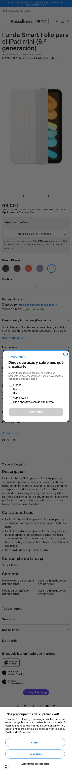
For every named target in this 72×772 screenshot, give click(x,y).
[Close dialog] (65, 354)
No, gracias (35, 754)
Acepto (35, 742)
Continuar (36, 411)
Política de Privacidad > (20, 732)
